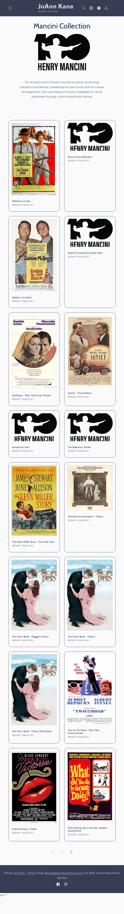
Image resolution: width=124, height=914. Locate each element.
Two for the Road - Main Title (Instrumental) (83, 732)
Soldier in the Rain (22, 297)
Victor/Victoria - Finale (24, 829)
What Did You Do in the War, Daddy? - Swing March (88, 829)
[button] (10, 8)
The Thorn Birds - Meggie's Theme (30, 636)
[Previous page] (53, 851)
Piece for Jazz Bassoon (80, 156)
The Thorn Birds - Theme (81, 636)
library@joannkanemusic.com (64, 873)
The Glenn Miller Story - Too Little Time (33, 541)
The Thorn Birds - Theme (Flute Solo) (32, 731)
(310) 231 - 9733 (24, 873)
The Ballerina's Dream (79, 447)
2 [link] (71, 851)
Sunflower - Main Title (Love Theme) (31, 395)
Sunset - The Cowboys (80, 393)
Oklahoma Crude (21, 201)
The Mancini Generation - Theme (85, 516)
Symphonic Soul (20, 447)
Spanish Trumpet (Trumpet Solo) (85, 252)
